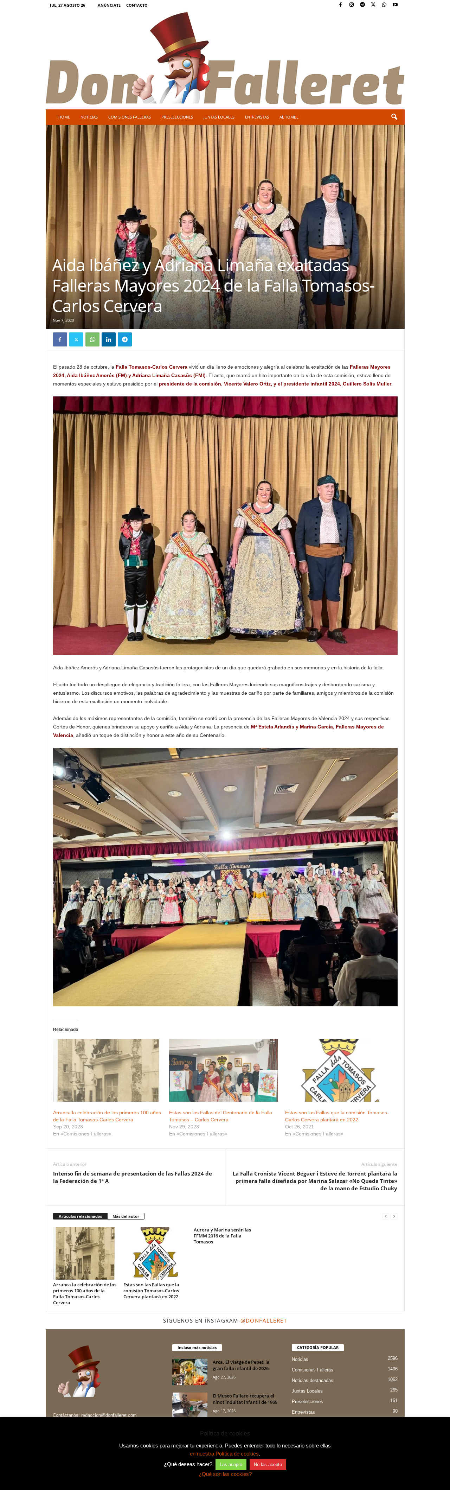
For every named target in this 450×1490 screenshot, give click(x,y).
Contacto (137, 5)
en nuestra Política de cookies (224, 1454)
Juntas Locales (219, 117)
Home (64, 117)
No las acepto (268, 1464)
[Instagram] (351, 5)
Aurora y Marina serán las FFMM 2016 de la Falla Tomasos (222, 1236)
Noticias (89, 117)
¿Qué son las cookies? (225, 1474)
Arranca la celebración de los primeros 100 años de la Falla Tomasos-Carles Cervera (84, 1293)
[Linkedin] (109, 339)
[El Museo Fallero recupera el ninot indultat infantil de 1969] (189, 1406)
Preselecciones (177, 117)
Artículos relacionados (80, 1216)
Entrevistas (257, 117)
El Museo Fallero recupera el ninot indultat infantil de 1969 (245, 1399)
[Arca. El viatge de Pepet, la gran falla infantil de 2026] (189, 1372)
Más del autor (125, 1216)
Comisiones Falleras (129, 117)
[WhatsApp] (384, 5)
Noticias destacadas (312, 1380)
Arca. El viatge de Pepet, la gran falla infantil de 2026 (241, 1365)
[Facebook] (340, 5)
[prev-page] (385, 1216)
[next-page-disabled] (394, 1216)
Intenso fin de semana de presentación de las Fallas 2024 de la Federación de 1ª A (132, 1177)
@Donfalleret (263, 1320)
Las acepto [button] (231, 1464)
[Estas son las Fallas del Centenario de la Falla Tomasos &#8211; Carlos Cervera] (223, 1070)
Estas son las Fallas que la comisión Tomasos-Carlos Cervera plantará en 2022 (151, 1290)
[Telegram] (362, 5)
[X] (373, 5)
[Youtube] (395, 5)
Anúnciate (109, 5)
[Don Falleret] (225, 59)
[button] (394, 117)
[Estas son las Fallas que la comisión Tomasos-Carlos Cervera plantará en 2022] (339, 1070)
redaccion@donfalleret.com (109, 1415)
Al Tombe (288, 117)
